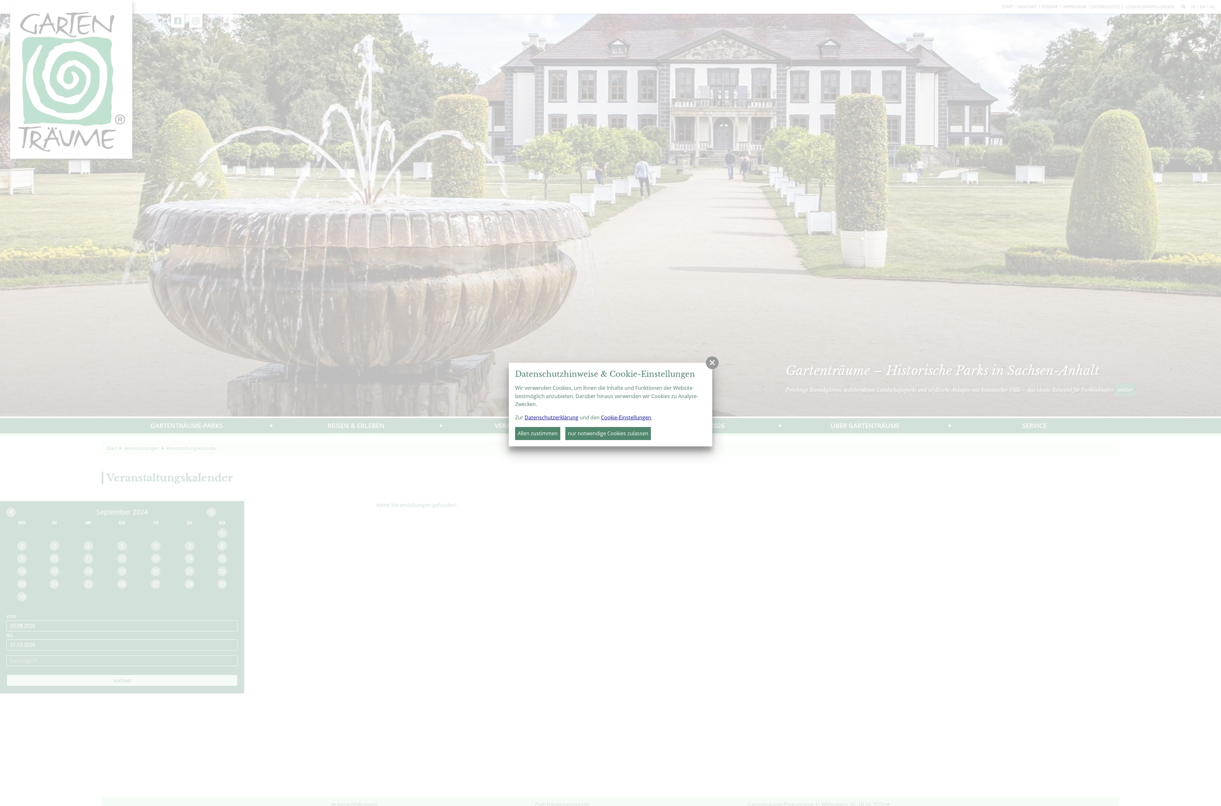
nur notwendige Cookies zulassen (608, 433)
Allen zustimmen (538, 433)
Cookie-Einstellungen (626, 417)
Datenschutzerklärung (551, 417)
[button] (712, 362)
